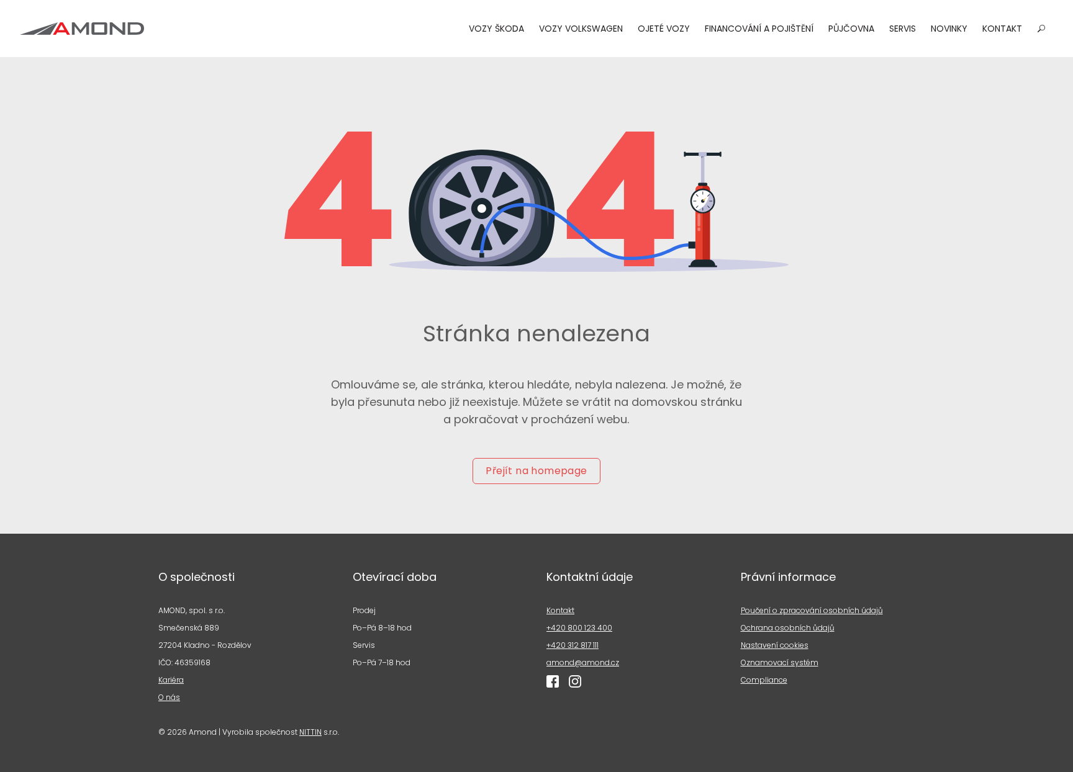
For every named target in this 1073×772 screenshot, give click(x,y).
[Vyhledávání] (1041, 28)
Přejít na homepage (536, 471)
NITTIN (310, 732)
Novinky (949, 28)
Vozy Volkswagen (581, 28)
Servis (902, 28)
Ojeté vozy (664, 28)
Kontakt (1002, 28)
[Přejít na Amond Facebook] (552, 681)
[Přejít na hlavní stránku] (82, 28)
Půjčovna (851, 28)
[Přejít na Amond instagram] (575, 681)
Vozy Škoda (496, 28)
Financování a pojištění (759, 28)
